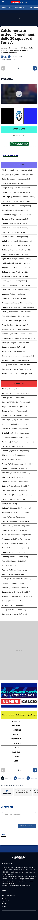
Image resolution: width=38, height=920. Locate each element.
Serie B (4, 903)
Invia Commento (26, 826)
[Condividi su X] (9, 56)
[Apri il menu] (3, 2)
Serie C (4, 906)
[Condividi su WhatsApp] (2, 56)
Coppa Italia (5, 901)
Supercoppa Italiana (8, 895)
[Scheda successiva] (35, 68)
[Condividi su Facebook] (5, 56)
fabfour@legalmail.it (8, 883)
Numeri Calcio (7, 7)
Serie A (4, 898)
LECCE (16, 761)
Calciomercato (20, 7)
